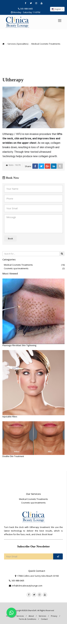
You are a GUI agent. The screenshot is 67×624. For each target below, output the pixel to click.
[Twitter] (41, 166)
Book (10, 238)
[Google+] (47, 166)
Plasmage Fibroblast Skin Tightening (19, 345)
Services (20, 616)
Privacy (54, 616)
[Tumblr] (60, 166)
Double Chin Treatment (13, 456)
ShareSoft (32, 610)
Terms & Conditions (27, 619)
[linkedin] (54, 166)
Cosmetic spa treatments (16, 268)
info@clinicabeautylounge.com (27, 585)
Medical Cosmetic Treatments (18, 264)
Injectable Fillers (9, 416)
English (57, 9)
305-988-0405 (26, 8)
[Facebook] (35, 166)
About (31, 616)
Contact (44, 619)
